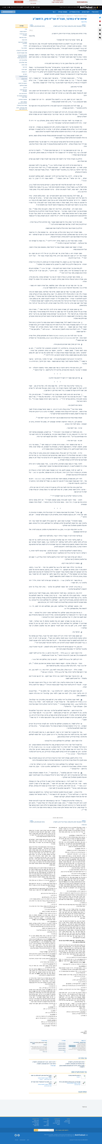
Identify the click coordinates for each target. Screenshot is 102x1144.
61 (35, 642)
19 (48, 164)
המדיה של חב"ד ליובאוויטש (75, 1139)
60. (56, 934)
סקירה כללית (36, 1120)
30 (82, 257)
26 (33, 208)
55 (45, 499)
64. (56, 952)
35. (86, 1003)
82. (56, 1020)
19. (86, 904)
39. (86, 1015)
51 (52, 431)
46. (56, 897)
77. (56, 1010)
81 (48, 794)
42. (56, 883)
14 (72, 101)
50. (56, 906)
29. (86, 981)
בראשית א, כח (82, 966)
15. (86, 891)
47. (56, 899)
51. (56, 909)
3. (86, 837)
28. (86, 980)
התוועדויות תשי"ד (62, 1050)
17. (86, 895)
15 (76, 107)
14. (86, 877)
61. (56, 935)
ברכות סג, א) (61, 998)
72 (39, 725)
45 (83, 396)
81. (56, 1018)
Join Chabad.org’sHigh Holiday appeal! (57, 1)
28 (46, 240)
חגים (48, 1120)
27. (86, 978)
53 (40, 444)
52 (71, 436)
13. (86, 875)
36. (86, 1010)
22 (69, 178)
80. (56, 1016)
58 (71, 520)
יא (81, 512)
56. (56, 923)
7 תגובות (78, 1077)
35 (36, 296)
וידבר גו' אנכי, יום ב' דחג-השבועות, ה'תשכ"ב (44, 1062)
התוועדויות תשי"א (62, 1044)
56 (75, 512)
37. (86, 1012)
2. (86, 835)
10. (86, 869)
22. (86, 964)
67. (56, 962)
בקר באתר (45, 1051)
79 (71, 787)
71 (82, 719)
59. (56, 932)
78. (56, 1012)
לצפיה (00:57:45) (48, 1079)
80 (68, 794)
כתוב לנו (16, 1139)
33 (49, 270)
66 (39, 690)
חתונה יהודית (46, 1121)
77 (50, 783)
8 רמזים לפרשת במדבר (74, 1075)
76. (56, 1009)
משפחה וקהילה (62, 12)
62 (58, 654)
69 (64, 706)
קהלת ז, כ (53, 1010)
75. (56, 1007)
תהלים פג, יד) (73, 859)
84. (56, 1023)
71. (56, 986)
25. (86, 971)
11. (86, 871)
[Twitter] (16, 1135)
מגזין (69, 1123)
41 (74, 350)
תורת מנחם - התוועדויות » (79, 1042)
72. (56, 988)
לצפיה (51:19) (77, 1084)
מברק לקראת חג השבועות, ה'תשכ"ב (74, 1063)
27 (49, 223)
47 (61, 398)
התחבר (36, 7)
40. (56, 827)
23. (86, 966)
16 (79, 114)
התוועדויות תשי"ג (62, 1048)
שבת (48, 1123)
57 (81, 516)
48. (56, 901)
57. (56, 928)
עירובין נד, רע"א (47, 955)
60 (48, 637)
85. (56, 1025)
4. (86, 842)
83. (56, 1022)
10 (77, 77)
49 (71, 408)
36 (30, 300)
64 (41, 671)
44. (56, 893)
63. (56, 950)
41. (56, 880)
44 (42, 394)
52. (56, 911)
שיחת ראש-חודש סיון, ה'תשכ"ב (76, 1062)
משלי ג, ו (83, 983)
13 (38, 80)
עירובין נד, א (80, 959)
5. (86, 848)
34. (86, 992)
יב (81, 563)
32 (40, 268)
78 (77, 785)
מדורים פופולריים (75, 12)
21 (50, 169)
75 (60, 772)
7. (86, 852)
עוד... (64, 1051)
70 (29, 717)
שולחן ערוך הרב (36, 1124)
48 (32, 398)
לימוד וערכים (85, 12)
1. (86, 827)
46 (37, 396)
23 (56, 178)
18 (43, 149)
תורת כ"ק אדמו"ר (78, 16)
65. (56, 953)
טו (81, 700)
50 (36, 417)
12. (86, 873)
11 (60, 77)
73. (56, 989)
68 (73, 706)
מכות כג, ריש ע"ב (51, 1020)
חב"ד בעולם (36, 1125)
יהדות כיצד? (95, 12)
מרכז (81, 1139)
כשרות (47, 1124)
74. (56, 1003)
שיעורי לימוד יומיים (56, 1123)
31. (86, 985)
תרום (8, 7)
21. (86, 959)
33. (86, 989)
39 (29, 328)
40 (76, 339)
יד (81, 676)
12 (75, 80)
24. (86, 968)
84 (37, 802)
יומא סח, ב (77, 848)
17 (54, 137)
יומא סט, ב (63, 875)
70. (56, 969)
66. (56, 958)
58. (56, 930)
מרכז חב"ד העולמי (47, 1134)
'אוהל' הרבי (37, 1123)
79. (56, 1014)
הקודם (69, 25)
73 (66, 753)
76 (49, 772)
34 (60, 272)
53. (56, 913)
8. (86, 854)
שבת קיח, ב (47, 1025)
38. (86, 1013)
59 (68, 573)
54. (56, 915)
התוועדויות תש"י (62, 1043)
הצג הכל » (53, 1065)
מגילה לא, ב (71, 835)
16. (86, 893)
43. (56, 888)
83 (67, 802)
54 (50, 495)
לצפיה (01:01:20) (48, 1086)
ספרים (85, 16)
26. (86, 974)
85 (83, 809)
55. (56, 921)
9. (86, 856)
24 (82, 180)
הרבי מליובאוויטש (35, 1121)
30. (86, 983)
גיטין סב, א (50, 964)
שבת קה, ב (50, 1007)
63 (33, 663)
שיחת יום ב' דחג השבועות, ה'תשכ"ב (46, 1063)
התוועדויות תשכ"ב (60, 16)
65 (45, 684)
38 (81, 328)
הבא (37, 25)
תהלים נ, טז (52, 1014)
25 (65, 197)
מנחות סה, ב (82, 1012)
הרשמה (58, 1124)
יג (81, 632)
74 (70, 768)
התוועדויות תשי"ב (62, 1046)
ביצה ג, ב (83, 873)
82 (61, 800)
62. (56, 939)
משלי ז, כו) (35, 940)
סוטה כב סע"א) (47, 940)
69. (56, 965)
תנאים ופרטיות (22, 1139)
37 (38, 309)
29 (56, 242)
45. (56, 895)
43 (33, 369)
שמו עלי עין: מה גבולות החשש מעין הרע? (69, 1081)
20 (47, 167)
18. (86, 902)
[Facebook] (18, 1135)
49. (56, 904)
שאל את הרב (26, 7)
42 (79, 360)
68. (56, 964)
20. (86, 957)
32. (86, 987)
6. (86, 850)
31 (36, 264)
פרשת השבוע (46, 1125)
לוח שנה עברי (57, 1121)
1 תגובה (41, 1079)
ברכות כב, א (52, 921)
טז (81, 773)
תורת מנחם (69, 16)
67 (58, 703)
